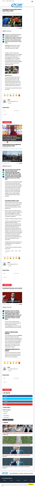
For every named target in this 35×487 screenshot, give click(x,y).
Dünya (7, 147)
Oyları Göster (10, 419)
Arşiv (29, 473)
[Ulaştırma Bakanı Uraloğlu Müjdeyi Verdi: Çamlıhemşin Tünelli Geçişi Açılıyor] (17, 440)
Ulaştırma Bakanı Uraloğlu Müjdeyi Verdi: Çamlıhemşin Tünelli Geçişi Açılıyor (16, 444)
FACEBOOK (4, 480)
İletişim (31, 473)
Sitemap (21, 473)
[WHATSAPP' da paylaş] (3, 39)
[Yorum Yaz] (18, 28)
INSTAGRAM (18, 480)
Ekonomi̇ (8, 12)
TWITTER (11, 480)
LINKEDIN (25, 480)
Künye (11, 473)
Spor (7, 289)
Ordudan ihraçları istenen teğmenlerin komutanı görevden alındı (12, 148)
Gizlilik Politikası (15, 473)
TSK (6, 252)
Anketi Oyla (5, 419)
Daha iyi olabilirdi (6, 415)
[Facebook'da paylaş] (3, 35)
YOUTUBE (31, 480)
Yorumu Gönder (7, 122)
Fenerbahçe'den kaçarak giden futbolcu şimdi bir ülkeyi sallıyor (12, 13)
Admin (8, 99)
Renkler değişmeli (6, 417)
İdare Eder (5, 413)
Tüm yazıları (9, 103)
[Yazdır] (17, 28)
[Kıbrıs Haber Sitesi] (17, 5)
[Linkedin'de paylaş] (3, 42)
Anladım (30, 484)
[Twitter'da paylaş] (3, 37)
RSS (19, 473)
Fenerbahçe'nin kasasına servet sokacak (15, 289)
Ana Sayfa (3, 12)
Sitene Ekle (26, 473)
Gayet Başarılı (6, 411)
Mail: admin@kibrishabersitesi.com (12, 101)
